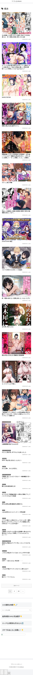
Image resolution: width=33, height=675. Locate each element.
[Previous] (2, 672)
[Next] (6, 672)
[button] (30, 610)
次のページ (16, 585)
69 (18, 591)
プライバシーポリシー (16, 664)
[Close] (9, 673)
